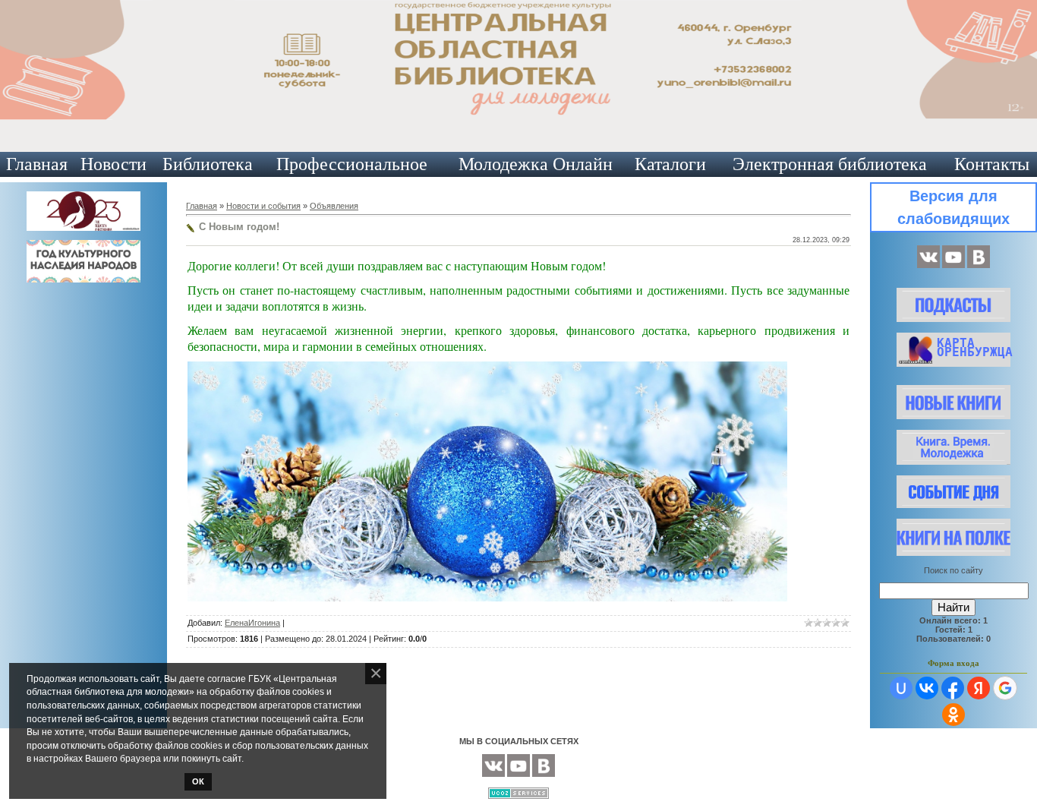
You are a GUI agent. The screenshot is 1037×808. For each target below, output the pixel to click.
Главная (37, 164)
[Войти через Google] (1005, 688)
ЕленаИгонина (252, 622)
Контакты (991, 164)
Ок (198, 781)
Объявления (334, 205)
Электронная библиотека (830, 164)
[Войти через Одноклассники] (953, 714)
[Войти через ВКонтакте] (927, 688)
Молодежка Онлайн (536, 164)
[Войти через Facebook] (952, 688)
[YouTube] (953, 265)
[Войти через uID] (901, 688)
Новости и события (263, 205)
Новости (113, 164)
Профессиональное (351, 164)
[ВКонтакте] (928, 265)
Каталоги (670, 164)
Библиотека (207, 164)
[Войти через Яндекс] (978, 688)
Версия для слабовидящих (953, 207)
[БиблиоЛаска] (978, 265)
